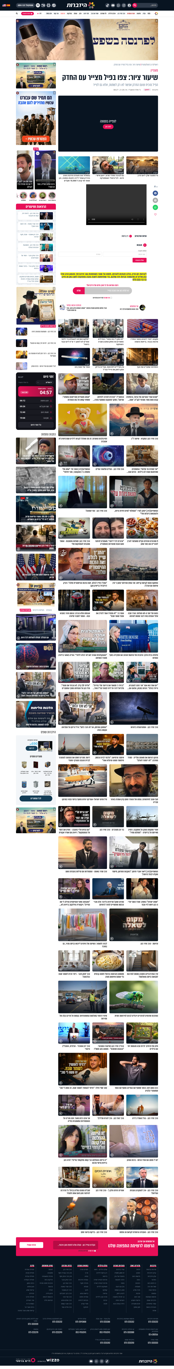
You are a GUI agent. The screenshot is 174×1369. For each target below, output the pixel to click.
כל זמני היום (36, 424)
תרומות (63, 13)
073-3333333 (153, 1343)
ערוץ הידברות (151, 1273)
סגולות (86, 1286)
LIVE (40, 13)
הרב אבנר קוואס (66, 1304)
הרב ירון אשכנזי (67, 1290)
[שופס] (48, 5)
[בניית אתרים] (53, 1361)
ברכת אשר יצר (29, 1307)
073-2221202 (105, 1343)
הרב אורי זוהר (67, 1297)
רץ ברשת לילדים (101, 1273)
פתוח (122, 1283)
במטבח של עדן (119, 1276)
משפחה (137, 1286)
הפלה (51, 1290)
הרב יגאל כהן (67, 1283)
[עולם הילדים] (53, 5)
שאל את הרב (94, 13)
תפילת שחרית (29, 1269)
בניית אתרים (42, 1361)
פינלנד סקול (84, 1283)
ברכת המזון (30, 1283)
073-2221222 (153, 1322)
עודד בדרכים (120, 1269)
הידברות (153, 1265)
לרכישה (31, 748)
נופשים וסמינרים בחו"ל (102, 1340)
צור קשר (56, 13)
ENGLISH (49, 13)
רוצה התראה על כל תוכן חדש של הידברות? (102, 285)
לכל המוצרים (36, 798)
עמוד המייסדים (151, 1304)
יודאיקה (85, 1307)
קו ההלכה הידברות (128, 1329)
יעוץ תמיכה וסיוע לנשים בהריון (100, 1329)
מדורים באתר (135, 1265)
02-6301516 (153, 1334)
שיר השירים (30, 1300)
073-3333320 (33, 1324)
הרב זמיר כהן (121, 13)
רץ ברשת (125, 236)
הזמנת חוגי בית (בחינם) (54, 1329)
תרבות (138, 1293)
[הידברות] (81, 5)
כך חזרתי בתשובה (118, 1297)
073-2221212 (129, 1322)
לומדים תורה (84, 1269)
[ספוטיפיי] (38, 5)
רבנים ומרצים (67, 1265)
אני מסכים (101, 297)
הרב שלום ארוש (66, 1300)
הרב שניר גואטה (66, 1286)
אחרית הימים (84, 1297)
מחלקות (69, 13)
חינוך (86, 1290)
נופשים (154, 1293)
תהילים (31, 1293)
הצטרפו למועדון (26, 14)
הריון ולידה (49, 1293)
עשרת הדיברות (83, 1280)
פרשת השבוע (135, 1300)
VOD (149, 13)
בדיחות (105, 1276)
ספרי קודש (84, 1304)
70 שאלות (103, 13)
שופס (75, 13)
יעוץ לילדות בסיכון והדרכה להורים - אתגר (27, 1320)
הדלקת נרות (49, 1280)
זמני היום (86, 13)
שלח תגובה (139, 260)
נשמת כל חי (30, 1304)
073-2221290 (57, 1332)
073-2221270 (33, 1332)
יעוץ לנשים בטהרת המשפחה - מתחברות (148, 1330)
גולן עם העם (120, 1286)
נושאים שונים (83, 1265)
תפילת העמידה (29, 1280)
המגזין (138, 1273)
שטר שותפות (131, 13)
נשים (138, 1280)
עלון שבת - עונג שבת (103, 1319)
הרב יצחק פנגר (67, 1280)
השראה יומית (120, 1300)
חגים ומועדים (136, 1304)
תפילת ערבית (29, 1276)
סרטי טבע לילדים (101, 1297)
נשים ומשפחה (47, 1265)
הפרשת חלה (48, 1300)
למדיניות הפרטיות (98, 297)
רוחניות (137, 1283)
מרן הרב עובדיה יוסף (65, 1273)
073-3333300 (129, 1332)
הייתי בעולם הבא (118, 1304)
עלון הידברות (152, 1276)
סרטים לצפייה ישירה (100, 1280)
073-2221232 (57, 1322)
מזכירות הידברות (152, 1319)
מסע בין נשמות (119, 1290)
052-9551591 (105, 1332)
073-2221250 (129, 1343)
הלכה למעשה (119, 1280)
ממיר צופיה (154, 1340)
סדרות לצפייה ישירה (100, 1283)
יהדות (138, 1269)
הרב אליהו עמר (67, 1307)
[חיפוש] (134, 5)
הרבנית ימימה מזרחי (46, 1283)
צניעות (50, 1286)
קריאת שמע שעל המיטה (26, 1310)
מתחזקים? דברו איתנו (25, 5)
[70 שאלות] (43, 5)
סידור (32, 1265)
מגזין (144, 13)
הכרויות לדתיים (83, 1300)
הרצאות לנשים (48, 1297)
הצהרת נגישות (151, 1307)
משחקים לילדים (102, 1286)
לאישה (50, 1269)
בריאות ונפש (84, 1293)
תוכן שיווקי (137, 1307)
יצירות (105, 1300)
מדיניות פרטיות (151, 1269)
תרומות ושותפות (151, 1297)
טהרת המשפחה (47, 1276)
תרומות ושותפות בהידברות (125, 1319)
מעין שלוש (30, 1286)
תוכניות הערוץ (119, 1265)
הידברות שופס (151, 1300)
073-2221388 (105, 1322)
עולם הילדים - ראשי (100, 1269)
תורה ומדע (136, 1290)
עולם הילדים (112, 13)
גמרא (86, 1276)
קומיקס (105, 1290)
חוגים (105, 1304)
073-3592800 (80, 1322)
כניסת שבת (152, 1290)
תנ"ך (86, 1273)
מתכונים (50, 1273)
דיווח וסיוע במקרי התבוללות (77, 1329)
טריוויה (105, 1293)
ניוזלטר (154, 1280)
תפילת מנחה (30, 1273)
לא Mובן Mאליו (119, 1273)
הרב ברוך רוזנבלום (66, 1293)
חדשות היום (136, 1276)
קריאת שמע (30, 1290)
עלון (80, 13)
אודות (154, 1310)
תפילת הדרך (30, 1297)
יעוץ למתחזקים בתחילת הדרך (52, 1319)
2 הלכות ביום (152, 1283)
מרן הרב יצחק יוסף (66, 1276)
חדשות (139, 13)
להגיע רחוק (120, 1293)
